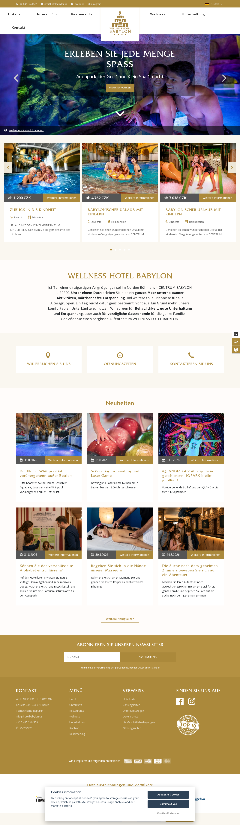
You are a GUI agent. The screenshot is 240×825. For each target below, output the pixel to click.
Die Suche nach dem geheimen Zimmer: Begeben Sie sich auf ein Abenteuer (190, 570)
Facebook (79, 4)
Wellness (157, 14)
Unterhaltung (193, 14)
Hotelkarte (129, 699)
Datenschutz (130, 716)
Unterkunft (46, 14)
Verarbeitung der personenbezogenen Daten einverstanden (128, 667)
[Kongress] (236, 350)
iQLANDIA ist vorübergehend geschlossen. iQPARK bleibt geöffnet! (188, 475)
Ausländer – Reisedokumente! (26, 130)
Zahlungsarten (131, 705)
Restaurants (81, 14)
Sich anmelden (148, 657)
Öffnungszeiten (132, 728)
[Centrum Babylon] (236, 342)
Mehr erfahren (120, 87)
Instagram (96, 4)
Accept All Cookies (168, 794)
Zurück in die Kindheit (33, 210)
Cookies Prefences (168, 813)
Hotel (13, 14)
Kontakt (19, 27)
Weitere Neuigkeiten (120, 619)
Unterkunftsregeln (134, 710)
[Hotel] (236, 334)
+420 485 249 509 (28, 4)
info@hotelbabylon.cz (55, 4)
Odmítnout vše (168, 803)
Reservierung (77, 734)
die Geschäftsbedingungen (139, 722)
